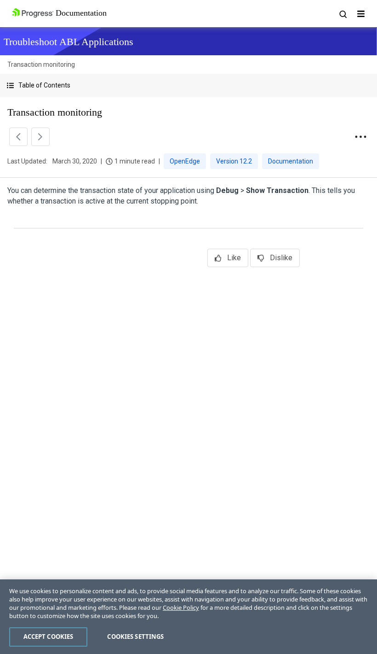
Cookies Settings (135, 636)
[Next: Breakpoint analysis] (40, 136)
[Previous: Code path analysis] (18, 136)
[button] (188, 85)
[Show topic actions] (360, 137)
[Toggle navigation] (361, 14)
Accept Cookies (48, 636)
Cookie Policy (181, 607)
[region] (188, 616)
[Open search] (342, 14)
